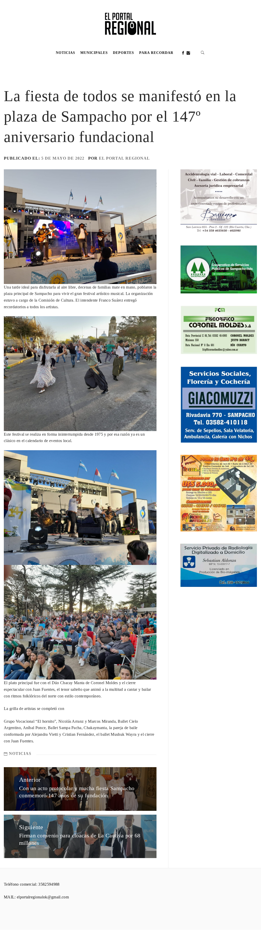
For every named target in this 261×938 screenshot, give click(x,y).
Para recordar (156, 53)
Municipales (94, 53)
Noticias (65, 53)
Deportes (123, 53)
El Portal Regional (124, 158)
